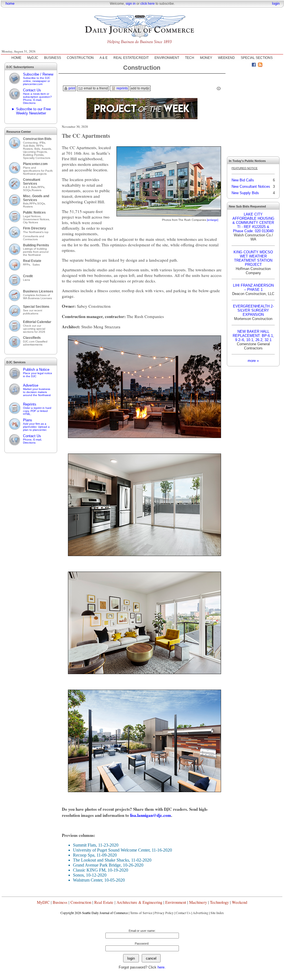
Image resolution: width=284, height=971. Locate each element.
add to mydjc (140, 88)
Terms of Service (141, 912)
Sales (36, 264)
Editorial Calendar (37, 322)
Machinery (198, 902)
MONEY (206, 58)
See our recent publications (32, 312)
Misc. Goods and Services (36, 198)
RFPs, (40, 145)
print (71, 88)
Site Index (217, 912)
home (10, 3)
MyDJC (32, 58)
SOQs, (27, 190)
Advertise (37, 390)
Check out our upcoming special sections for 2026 (34, 328)
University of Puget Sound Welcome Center (111, 850)
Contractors (30, 239)
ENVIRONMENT (166, 58)
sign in (131, 4)
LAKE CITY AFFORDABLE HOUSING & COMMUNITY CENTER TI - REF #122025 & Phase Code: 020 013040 (253, 222)
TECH (189, 58)
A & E (104, 58)
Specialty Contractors (37, 157)
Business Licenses (38, 291)
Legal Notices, (32, 216)
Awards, (47, 148)
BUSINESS (52, 58)
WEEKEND (226, 58)
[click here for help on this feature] (219, 89)
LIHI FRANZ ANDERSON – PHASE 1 (253, 287)
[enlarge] (212, 219)
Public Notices (34, 212)
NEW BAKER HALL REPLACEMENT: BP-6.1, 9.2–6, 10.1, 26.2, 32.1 (253, 335)
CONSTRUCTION (80, 58)
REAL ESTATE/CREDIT (131, 58)
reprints (122, 88)
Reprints (37, 409)
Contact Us (37, 96)
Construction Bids (37, 139)
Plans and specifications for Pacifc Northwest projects (38, 170)
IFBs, (43, 142)
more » (253, 361)
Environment (175, 902)
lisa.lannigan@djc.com (150, 815)
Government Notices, (37, 219)
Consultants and (33, 236)
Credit (28, 276)
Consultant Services (31, 182)
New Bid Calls (243, 180)
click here (147, 4)
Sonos (78, 875)
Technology (219, 902)
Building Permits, (34, 154)
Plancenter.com (35, 164)
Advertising (200, 912)
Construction (80, 902)
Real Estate (32, 261)
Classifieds (32, 338)
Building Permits (36, 245)
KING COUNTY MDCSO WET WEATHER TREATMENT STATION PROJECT (253, 258)
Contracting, (31, 142)
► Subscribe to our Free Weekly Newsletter (31, 111)
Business (60, 902)
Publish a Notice (37, 372)
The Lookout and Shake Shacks (101, 860)
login (276, 3)
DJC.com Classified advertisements (35, 343)
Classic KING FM (89, 870)
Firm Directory (34, 228)
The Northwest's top (36, 232)
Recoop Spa (83, 855)
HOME (16, 58)
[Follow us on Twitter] (247, 65)
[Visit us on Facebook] (254, 65)
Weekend (239, 902)
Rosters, (28, 148)
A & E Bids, (30, 187)
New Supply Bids (245, 193)
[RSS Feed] (260, 65)
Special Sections (36, 307)
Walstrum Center (87, 880)
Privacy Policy (164, 912)
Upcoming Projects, (35, 151)
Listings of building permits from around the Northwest (36, 251)
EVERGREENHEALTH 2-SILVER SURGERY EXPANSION (253, 310)
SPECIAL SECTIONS (257, 58)
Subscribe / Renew (38, 79)
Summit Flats (84, 845)
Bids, (38, 148)
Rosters (36, 190)
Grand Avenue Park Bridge (97, 865)
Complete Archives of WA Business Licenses (37, 297)
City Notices (30, 222)
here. (162, 967)
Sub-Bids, (29, 145)
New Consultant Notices (251, 186)
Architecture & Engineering (139, 902)
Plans (36, 424)
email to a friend (95, 88)
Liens (26, 279)
